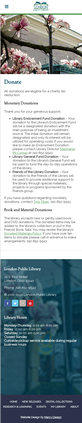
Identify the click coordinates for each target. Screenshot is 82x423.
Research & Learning (17, 406)
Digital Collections (59, 401)
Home (13, 401)
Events (41, 406)
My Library (58, 406)
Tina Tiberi (41, 202)
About (74, 406)
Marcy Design (53, 417)
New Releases (31, 401)
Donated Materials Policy (22, 233)
